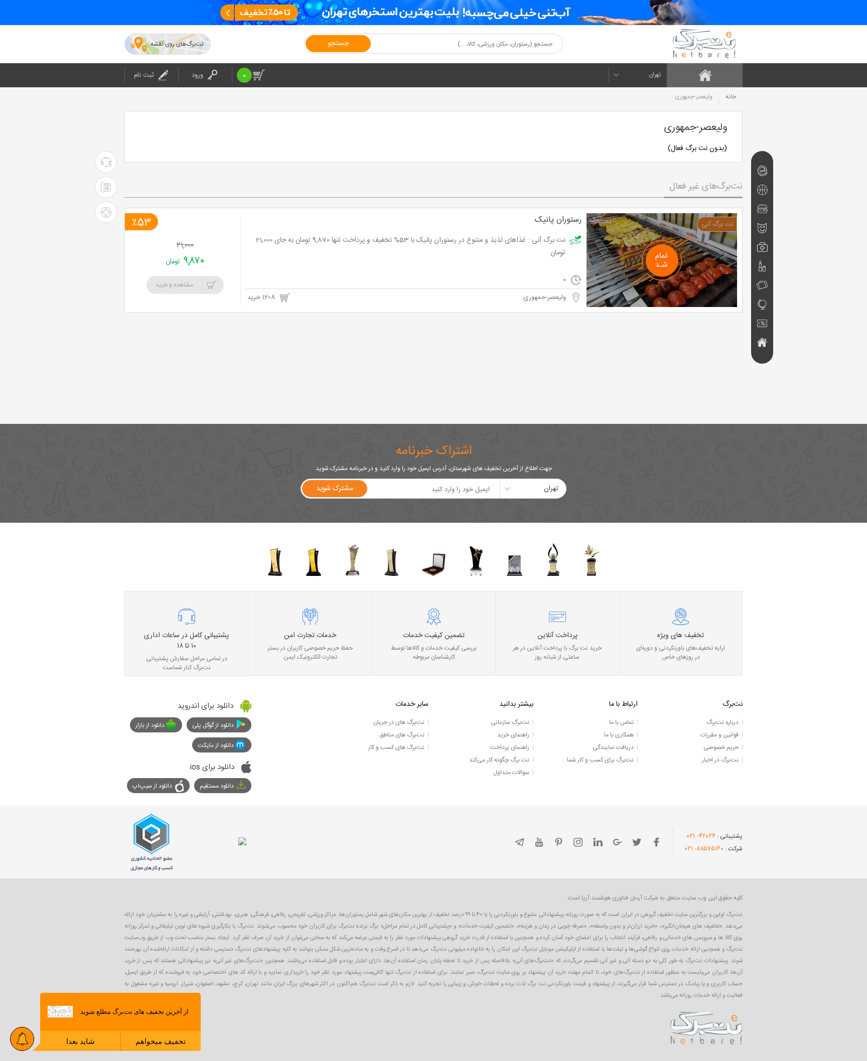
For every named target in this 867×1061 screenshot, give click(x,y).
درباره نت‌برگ (722, 722)
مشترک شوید (334, 489)
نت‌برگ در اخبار (720, 760)
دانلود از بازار (150, 725)
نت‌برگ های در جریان (398, 722)
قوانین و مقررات (719, 735)
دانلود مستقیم (217, 786)
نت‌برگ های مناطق (401, 735)
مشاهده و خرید (174, 285)
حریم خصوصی (721, 747)
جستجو (338, 44)
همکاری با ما (619, 735)
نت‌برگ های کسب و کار (396, 747)
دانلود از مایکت (216, 745)
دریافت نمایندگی (613, 747)
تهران (655, 75)
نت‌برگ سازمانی (510, 722)
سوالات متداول (511, 773)
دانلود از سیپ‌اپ (152, 786)
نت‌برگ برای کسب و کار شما (600, 760)
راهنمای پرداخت (509, 747)
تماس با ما (621, 722)
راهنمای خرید (513, 735)
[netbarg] (706, 1026)
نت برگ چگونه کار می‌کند (499, 760)
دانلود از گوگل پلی (213, 725)
